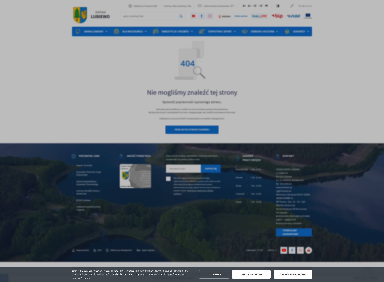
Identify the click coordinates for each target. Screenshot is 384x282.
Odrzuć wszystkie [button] (251, 274)
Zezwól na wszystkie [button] (292, 274)
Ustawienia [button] (214, 274)
